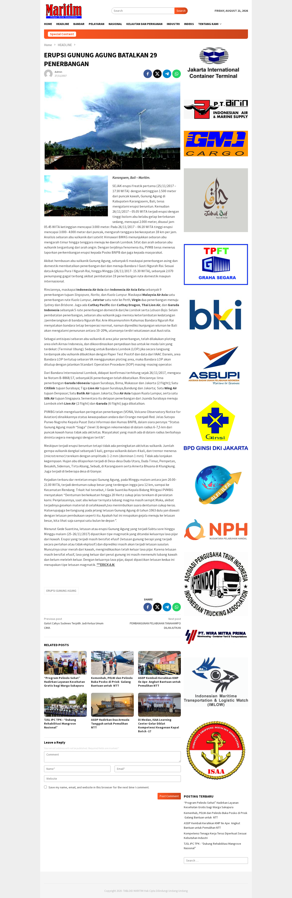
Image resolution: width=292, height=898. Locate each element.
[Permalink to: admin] (48, 73)
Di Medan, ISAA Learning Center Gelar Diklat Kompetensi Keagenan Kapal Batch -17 (158, 725)
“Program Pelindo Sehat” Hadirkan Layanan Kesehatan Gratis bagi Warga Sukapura (64, 681)
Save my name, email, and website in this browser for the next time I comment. (99, 787)
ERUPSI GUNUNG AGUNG (61, 591)
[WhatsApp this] (176, 74)
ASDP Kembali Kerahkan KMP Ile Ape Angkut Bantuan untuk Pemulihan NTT (159, 681)
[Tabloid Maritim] (63, 10)
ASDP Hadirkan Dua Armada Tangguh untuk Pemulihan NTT (110, 723)
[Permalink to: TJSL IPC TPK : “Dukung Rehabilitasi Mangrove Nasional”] (65, 705)
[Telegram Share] (167, 74)
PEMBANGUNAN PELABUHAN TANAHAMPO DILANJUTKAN (155, 623)
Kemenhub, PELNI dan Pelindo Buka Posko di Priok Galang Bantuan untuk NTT (112, 681)
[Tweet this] (157, 74)
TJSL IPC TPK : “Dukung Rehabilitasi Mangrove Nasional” (60, 723)
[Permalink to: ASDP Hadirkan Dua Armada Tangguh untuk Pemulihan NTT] (112, 705)
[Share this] (147, 74)
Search (181, 11)
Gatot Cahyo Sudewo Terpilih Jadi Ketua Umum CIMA (73, 623)
